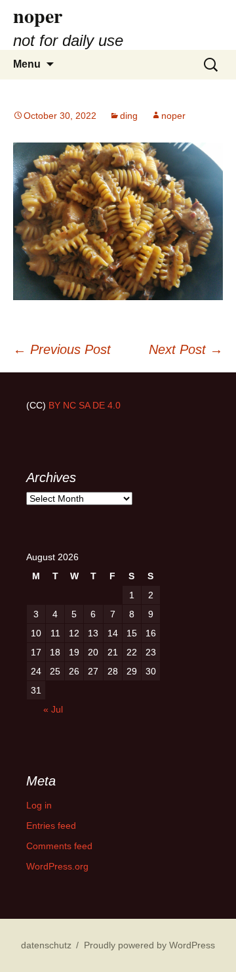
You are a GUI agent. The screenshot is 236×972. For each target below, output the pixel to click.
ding (129, 115)
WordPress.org (57, 866)
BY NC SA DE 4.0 (85, 405)
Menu (27, 64)
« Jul (53, 709)
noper (173, 115)
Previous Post (62, 349)
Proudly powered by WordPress (149, 945)
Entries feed (51, 825)
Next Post (186, 349)
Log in (39, 805)
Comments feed (59, 846)
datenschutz (46, 945)
